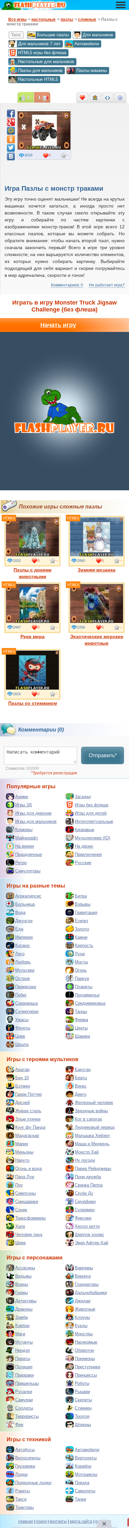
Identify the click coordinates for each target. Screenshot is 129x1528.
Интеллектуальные (94, 821)
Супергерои (26, 1011)
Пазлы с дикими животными (33, 573)
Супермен (85, 1209)
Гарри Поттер (28, 1094)
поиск (41, 1521)
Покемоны (85, 1358)
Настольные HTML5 (38, 79)
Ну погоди (85, 1160)
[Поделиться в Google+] (11, 122)
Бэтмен (22, 1086)
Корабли (83, 1466)
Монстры (84, 1333)
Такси (20, 1499)
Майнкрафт (26, 837)
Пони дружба (88, 1176)
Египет (81, 920)
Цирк (20, 1036)
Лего (19, 953)
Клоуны (82, 1317)
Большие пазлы (53, 34)
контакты (58, 1521)
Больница (25, 904)
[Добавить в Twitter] (11, 148)
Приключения (88, 854)
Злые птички (27, 1119)
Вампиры (84, 1267)
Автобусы (25, 1449)
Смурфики (85, 1201)
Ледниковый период (95, 1127)
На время (24, 846)
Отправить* (103, 755)
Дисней (22, 1102)
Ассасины (25, 1267)
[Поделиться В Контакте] (11, 156)
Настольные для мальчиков (46, 61)
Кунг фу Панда (30, 1127)
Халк (20, 1226)
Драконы (23, 1309)
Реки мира (33, 636)
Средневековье (90, 1003)
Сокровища (26, 1003)
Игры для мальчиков (36, 821)
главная (25, 1521)
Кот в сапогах (88, 1119)
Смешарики (26, 1201)
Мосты (81, 961)
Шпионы (83, 1424)
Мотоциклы (86, 1474)
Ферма (81, 1019)
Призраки (24, 1375)
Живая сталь (28, 1110)
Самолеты (85, 1490)
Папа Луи (24, 1176)
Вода (20, 912)
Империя (24, 937)
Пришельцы (27, 1383)
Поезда (82, 1482)
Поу (19, 1185)
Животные (85, 1309)
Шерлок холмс (89, 1234)
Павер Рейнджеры (93, 1168)
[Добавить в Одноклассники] (11, 139)
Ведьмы (23, 1276)
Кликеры (23, 829)
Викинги (83, 1276)
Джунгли (23, 920)
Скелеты (83, 1399)
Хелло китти (87, 1226)
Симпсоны (25, 1193)
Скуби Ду (84, 1193)
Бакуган (83, 1069)
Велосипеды (27, 1457)
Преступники (87, 1366)
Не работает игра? (107, 285)
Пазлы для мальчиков (40, 70)
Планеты (83, 986)
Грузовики (25, 1466)
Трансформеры (30, 1218)
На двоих (84, 846)
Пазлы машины (91, 70)
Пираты (22, 1358)
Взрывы (82, 904)
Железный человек (94, 1102)
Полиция (23, 1366)
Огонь (81, 970)
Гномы (21, 1292)
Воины (21, 1284)
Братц (81, 1077)
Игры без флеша (91, 804)
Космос (22, 945)
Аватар (22, 1069)
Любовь (23, 961)
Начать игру (58, 325)
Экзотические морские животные (96, 640)
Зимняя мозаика (96, 569)
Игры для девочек (33, 813)
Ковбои (22, 1325)
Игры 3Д (23, 804)
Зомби (21, 1317)
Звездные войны (91, 1110)
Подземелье (87, 994)
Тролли (82, 1416)
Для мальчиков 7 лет (39, 43)
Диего (80, 1094)
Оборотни (84, 1350)
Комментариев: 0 (67, 285)
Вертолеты (86, 1457)
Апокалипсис (28, 896)
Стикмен (83, 1408)
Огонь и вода (28, 1168)
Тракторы (24, 1507)
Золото (82, 929)
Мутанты (24, 1342)
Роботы (82, 1383)
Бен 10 (22, 1077)
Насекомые (86, 1342)
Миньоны (24, 1152)
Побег (21, 994)
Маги (20, 1333)
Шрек (20, 1242)
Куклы (81, 1325)
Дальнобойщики (91, 1292)
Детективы (25, 1300)
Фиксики (83, 1218)
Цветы (81, 1027)
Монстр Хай (87, 1152)
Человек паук (28, 1234)
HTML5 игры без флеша (42, 52)
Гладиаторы (87, 1284)
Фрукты (22, 1027)
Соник (21, 1209)
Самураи (24, 1399)
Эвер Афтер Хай (91, 1242)
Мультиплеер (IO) (92, 837)
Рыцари (82, 1391)
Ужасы (21, 1019)
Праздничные (28, 854)
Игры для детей (91, 813)
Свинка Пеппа (89, 1185)
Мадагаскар (27, 1135)
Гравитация (86, 912)
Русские (83, 862)
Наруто (22, 1160)
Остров (22, 978)
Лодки (21, 1474)
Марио (21, 1143)
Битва (81, 896)
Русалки (23, 1391)
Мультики (24, 970)
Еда (19, 929)
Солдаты (24, 1408)
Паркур (82, 978)
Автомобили (86, 43)
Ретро (21, 862)
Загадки (83, 796)
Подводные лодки (33, 1482)
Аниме (21, 796)
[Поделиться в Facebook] (11, 113)
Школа (21, 1044)
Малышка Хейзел (92, 1135)
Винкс (81, 1086)
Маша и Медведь (92, 1143)
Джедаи (82, 1300)
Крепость (84, 945)
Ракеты (22, 1490)
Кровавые (84, 829)
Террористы (27, 1416)
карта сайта (81, 1521)
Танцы (81, 1011)
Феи (19, 1424)
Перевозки (25, 986)
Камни (81, 937)
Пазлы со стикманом (32, 703)
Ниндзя (22, 1350)
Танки (80, 1499)
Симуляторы (27, 870)
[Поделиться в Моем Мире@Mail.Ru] (11, 131)
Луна (80, 953)
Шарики (82, 1036)
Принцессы (86, 1375)
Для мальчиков (98, 34)
